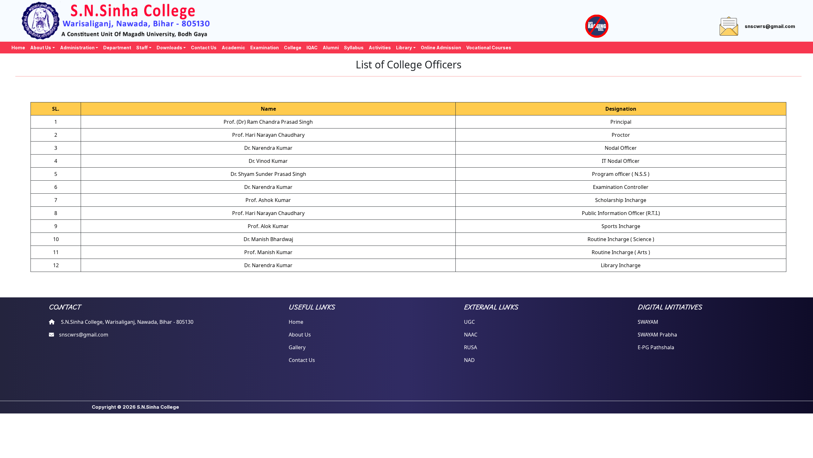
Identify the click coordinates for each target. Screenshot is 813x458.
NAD (469, 360)
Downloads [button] (169, 47)
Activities (380, 47)
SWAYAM (648, 321)
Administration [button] (77, 47)
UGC (469, 321)
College (292, 47)
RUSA (470, 347)
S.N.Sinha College (158, 407)
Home (18, 47)
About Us (300, 334)
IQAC (312, 47)
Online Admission (441, 47)
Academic (233, 47)
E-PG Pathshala (656, 347)
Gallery (297, 347)
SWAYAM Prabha (657, 334)
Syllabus (354, 47)
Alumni (331, 47)
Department (117, 47)
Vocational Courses (488, 47)
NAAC (470, 334)
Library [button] (404, 47)
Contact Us (204, 47)
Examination (264, 47)
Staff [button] (142, 47)
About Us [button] (40, 47)
